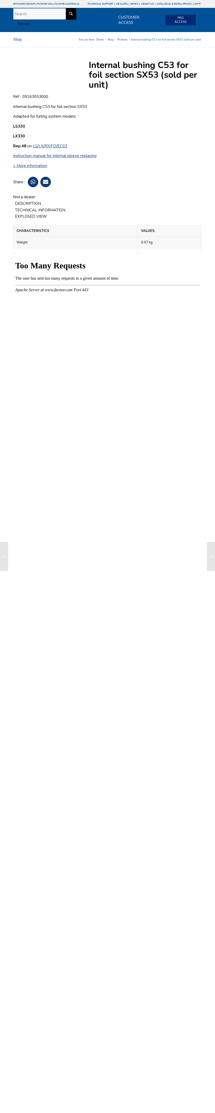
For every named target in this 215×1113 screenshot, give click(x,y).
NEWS (134, 4)
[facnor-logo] (21, 24)
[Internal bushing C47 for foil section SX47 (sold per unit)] (4, 556)
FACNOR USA (45, 4)
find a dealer (24, 197)
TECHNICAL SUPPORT (100, 4)
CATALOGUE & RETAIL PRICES (174, 4)
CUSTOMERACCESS (128, 20)
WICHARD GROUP (24, 4)
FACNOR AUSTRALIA (67, 4)
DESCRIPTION (28, 203)
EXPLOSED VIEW (31, 216)
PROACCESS (180, 20)
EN (196, 4)
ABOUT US (147, 4)
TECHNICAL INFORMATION (40, 210)
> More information (30, 165)
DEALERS (122, 4)
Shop (17, 39)
